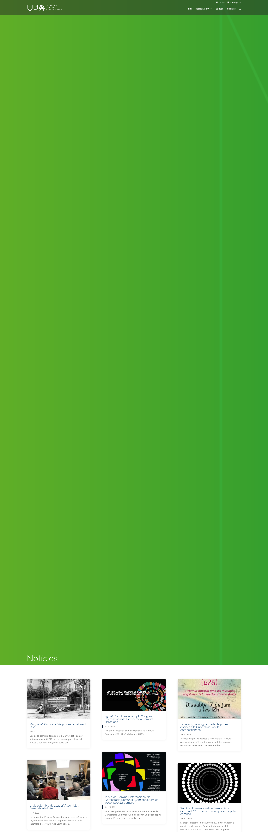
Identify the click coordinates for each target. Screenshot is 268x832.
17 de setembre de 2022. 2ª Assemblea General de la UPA (54, 807)
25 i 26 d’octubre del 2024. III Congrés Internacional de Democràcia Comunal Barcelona (129, 719)
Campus (222, 2)
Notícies (231, 9)
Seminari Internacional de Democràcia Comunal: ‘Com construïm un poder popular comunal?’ (208, 811)
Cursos (219, 9)
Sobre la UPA (202, 9)
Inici (190, 9)
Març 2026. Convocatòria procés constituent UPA (58, 726)
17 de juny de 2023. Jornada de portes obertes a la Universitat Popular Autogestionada (204, 727)
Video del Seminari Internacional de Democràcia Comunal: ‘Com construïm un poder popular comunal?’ (131, 799)
